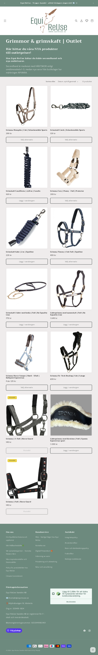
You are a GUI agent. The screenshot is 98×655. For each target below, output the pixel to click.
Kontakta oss (40, 546)
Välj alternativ (27, 140)
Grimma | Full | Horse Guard (18, 502)
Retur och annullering (43, 567)
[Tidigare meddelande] (4, 3)
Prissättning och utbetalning (46, 562)
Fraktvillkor (69, 554)
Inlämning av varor (42, 556)
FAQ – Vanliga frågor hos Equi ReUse (47, 538)
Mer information (71, 601)
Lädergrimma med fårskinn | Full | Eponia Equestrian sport (69, 440)
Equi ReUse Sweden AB (19, 650)
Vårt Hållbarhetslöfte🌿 (15, 546)
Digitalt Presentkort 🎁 (44, 551)
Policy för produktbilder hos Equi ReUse (17, 569)
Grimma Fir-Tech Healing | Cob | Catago (67, 376)
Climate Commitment (14, 576)
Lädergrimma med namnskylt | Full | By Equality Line (67, 314)
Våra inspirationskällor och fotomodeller (16, 560)
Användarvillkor (71, 543)
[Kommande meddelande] (93, 3)
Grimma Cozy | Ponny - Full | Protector (67, 191)
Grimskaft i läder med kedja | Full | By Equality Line (26, 314)
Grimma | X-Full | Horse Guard (19, 439)
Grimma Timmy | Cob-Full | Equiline (66, 252)
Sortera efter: (51, 82)
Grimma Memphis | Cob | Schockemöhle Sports (26, 130)
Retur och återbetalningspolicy (77, 548)
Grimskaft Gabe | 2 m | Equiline (20, 252)
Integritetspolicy (71, 537)
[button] (5, 20)
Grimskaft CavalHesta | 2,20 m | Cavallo (23, 191)
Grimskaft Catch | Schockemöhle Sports (67, 130)
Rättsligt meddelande (73, 559)
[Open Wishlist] (86, 20)
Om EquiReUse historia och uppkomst (16, 538)
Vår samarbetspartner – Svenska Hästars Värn (18, 552)
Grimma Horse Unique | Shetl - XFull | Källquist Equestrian (22, 377)
